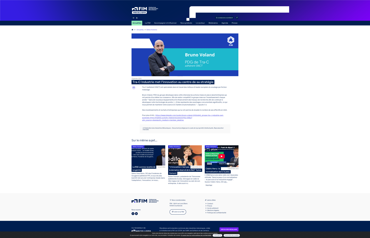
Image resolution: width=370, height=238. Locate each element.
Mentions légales (213, 210)
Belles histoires (151, 30)
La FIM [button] (147, 23)
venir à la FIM (179, 212)
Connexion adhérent (225, 18)
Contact (210, 203)
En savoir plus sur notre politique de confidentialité (196, 235)
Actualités (136, 23)
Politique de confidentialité (216, 213)
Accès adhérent (212, 208)
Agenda (225, 23)
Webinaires (213, 23)
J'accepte (217, 235)
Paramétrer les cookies (232, 235)
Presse (235, 23)
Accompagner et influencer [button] (165, 23)
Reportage (209, 185)
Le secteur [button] (200, 23)
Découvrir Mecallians (229, 229)
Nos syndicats (186, 23)
